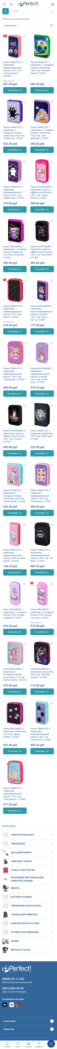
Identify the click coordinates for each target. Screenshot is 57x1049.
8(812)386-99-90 (13, 988)
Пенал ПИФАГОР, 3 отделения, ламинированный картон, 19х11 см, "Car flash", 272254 (41, 555)
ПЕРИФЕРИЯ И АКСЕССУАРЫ (26, 905)
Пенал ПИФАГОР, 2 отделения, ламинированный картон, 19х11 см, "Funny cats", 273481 (40, 734)
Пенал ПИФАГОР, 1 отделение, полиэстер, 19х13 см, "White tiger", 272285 (41, 434)
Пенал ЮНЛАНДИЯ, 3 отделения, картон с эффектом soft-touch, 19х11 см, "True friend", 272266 (41, 252)
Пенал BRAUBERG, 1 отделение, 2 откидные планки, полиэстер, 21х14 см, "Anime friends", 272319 (14, 674)
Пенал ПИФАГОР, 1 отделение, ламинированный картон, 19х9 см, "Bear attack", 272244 (14, 555)
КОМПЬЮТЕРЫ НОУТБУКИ (25, 923)
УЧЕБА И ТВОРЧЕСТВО (23, 870)
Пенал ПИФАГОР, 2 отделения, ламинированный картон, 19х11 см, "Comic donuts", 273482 (13, 69)
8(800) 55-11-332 (13, 978)
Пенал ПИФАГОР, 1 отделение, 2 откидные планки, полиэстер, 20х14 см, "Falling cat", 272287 (14, 133)
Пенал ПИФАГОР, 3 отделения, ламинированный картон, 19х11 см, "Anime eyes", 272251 (40, 496)
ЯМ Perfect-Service (21, 950)
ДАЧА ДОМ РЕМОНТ (21, 852)
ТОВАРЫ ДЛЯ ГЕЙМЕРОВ (24, 914)
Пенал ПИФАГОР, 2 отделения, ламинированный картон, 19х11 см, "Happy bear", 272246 (13, 192)
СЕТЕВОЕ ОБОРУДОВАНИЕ (25, 932)
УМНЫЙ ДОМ (18, 843)
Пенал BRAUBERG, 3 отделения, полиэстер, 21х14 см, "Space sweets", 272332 (14, 732)
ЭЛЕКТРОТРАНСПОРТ (22, 835)
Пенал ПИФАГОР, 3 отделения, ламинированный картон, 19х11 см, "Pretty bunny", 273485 (14, 793)
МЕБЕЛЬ (15, 888)
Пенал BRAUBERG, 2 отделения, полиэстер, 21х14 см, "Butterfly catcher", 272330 (41, 673)
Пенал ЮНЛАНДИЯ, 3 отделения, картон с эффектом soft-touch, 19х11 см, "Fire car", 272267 (14, 436)
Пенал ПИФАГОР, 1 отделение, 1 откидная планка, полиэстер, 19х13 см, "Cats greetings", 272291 (42, 133)
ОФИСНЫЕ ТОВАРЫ (21, 861)
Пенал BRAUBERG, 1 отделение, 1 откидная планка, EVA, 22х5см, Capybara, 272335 (14, 613)
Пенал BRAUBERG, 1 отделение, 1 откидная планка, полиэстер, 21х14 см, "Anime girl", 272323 (14, 252)
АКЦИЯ (14, 941)
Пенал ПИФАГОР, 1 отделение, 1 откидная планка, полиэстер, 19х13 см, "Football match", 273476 (42, 68)
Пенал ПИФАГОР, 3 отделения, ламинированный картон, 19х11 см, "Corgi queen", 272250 (14, 374)
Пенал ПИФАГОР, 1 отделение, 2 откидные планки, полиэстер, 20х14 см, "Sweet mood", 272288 (14, 496)
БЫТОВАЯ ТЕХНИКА (21, 897)
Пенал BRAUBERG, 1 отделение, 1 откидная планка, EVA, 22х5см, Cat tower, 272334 (42, 613)
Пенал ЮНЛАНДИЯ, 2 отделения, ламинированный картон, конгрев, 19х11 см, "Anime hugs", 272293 (41, 375)
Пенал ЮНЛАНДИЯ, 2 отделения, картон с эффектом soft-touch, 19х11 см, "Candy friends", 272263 (41, 192)
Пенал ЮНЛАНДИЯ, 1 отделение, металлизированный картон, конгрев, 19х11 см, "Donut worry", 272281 (41, 313)
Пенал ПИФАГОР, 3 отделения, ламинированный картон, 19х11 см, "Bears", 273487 (13, 311)
